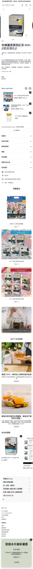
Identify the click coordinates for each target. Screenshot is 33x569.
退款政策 (3, 534)
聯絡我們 (3, 519)
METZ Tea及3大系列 (6, 513)
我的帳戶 (3, 536)
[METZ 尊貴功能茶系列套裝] (16, 97)
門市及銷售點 (4, 515)
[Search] (30, 9)
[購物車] (26, 5)
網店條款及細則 (5, 530)
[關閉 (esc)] (31, 539)
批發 (2, 517)
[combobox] (16, 9)
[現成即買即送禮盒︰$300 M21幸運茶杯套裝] (16, 107)
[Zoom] (26, 35)
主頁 (2, 41)
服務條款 (3, 528)
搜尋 (2, 525)
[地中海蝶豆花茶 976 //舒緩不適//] (11, 448)
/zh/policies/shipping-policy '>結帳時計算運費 (12, 127)
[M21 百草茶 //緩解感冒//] (16, 117)
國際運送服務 (4, 532)
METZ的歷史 (4, 511)
